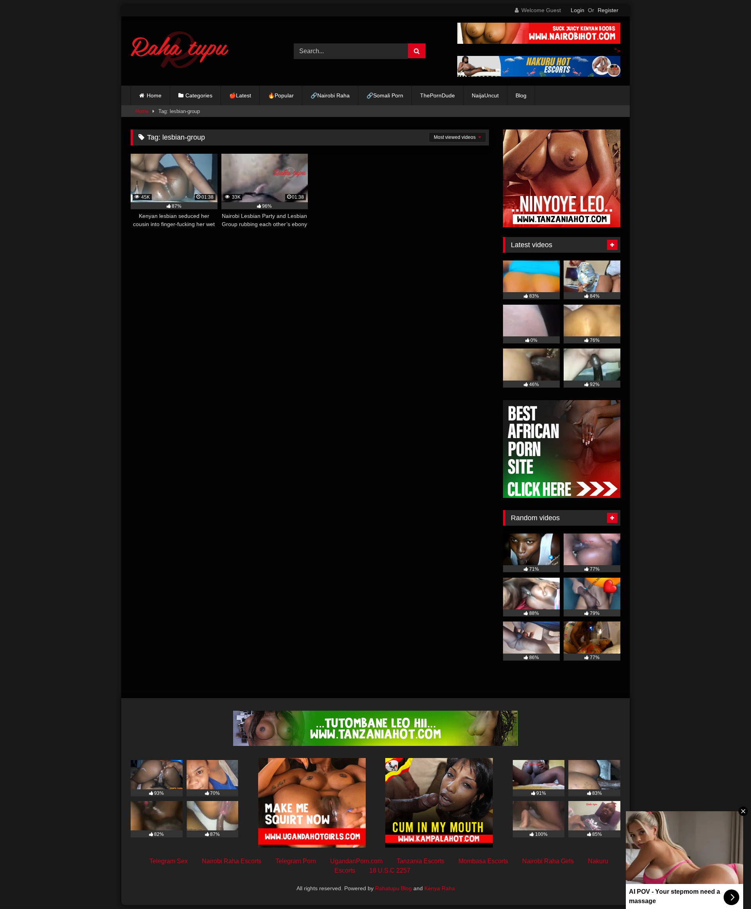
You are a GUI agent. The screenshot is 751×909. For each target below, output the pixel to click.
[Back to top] (726, 885)
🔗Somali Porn (385, 95)
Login (577, 10)
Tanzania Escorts (420, 861)
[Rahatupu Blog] (179, 51)
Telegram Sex (168, 861)
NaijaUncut (485, 95)
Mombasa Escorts (483, 861)
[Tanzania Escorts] (561, 225)
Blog (521, 95)
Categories (198, 95)
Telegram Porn (295, 861)
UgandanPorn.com (356, 861)
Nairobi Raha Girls (548, 861)
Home (154, 95)
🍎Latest (240, 95)
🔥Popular (281, 95)
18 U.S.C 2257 (389, 870)
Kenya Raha (439, 888)
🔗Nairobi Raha (330, 95)
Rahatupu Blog (393, 888)
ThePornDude (437, 95)
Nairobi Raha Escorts (231, 861)
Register (608, 10)
